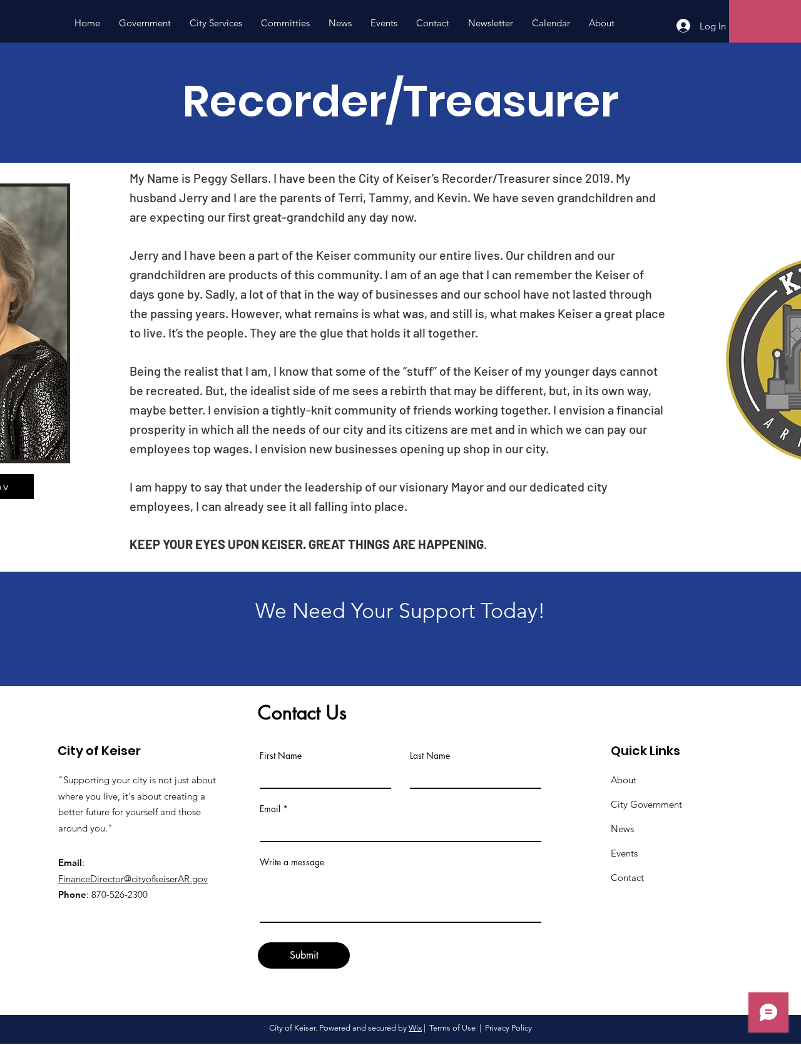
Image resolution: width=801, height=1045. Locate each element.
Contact (627, 877)
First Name (281, 755)
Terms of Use (452, 1027)
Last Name (430, 755)
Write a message (292, 862)
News (622, 829)
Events (624, 853)
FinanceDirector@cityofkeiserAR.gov (133, 879)
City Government (646, 804)
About (623, 780)
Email (270, 809)
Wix (415, 1027)
